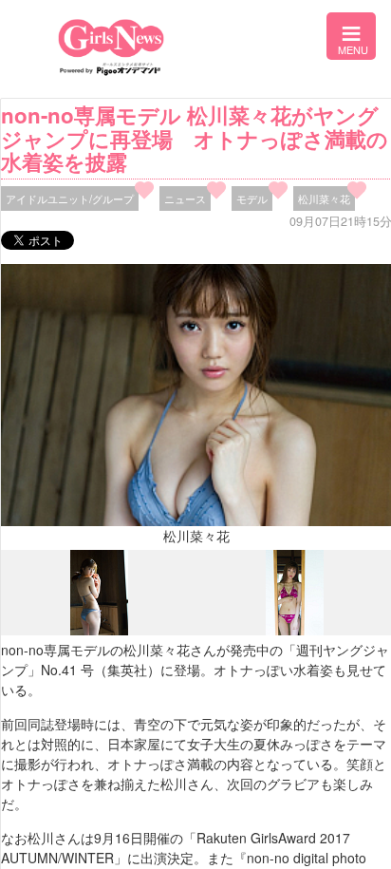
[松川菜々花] (99, 630)
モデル (252, 198)
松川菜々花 (324, 198)
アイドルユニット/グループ (70, 198)
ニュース (185, 198)
